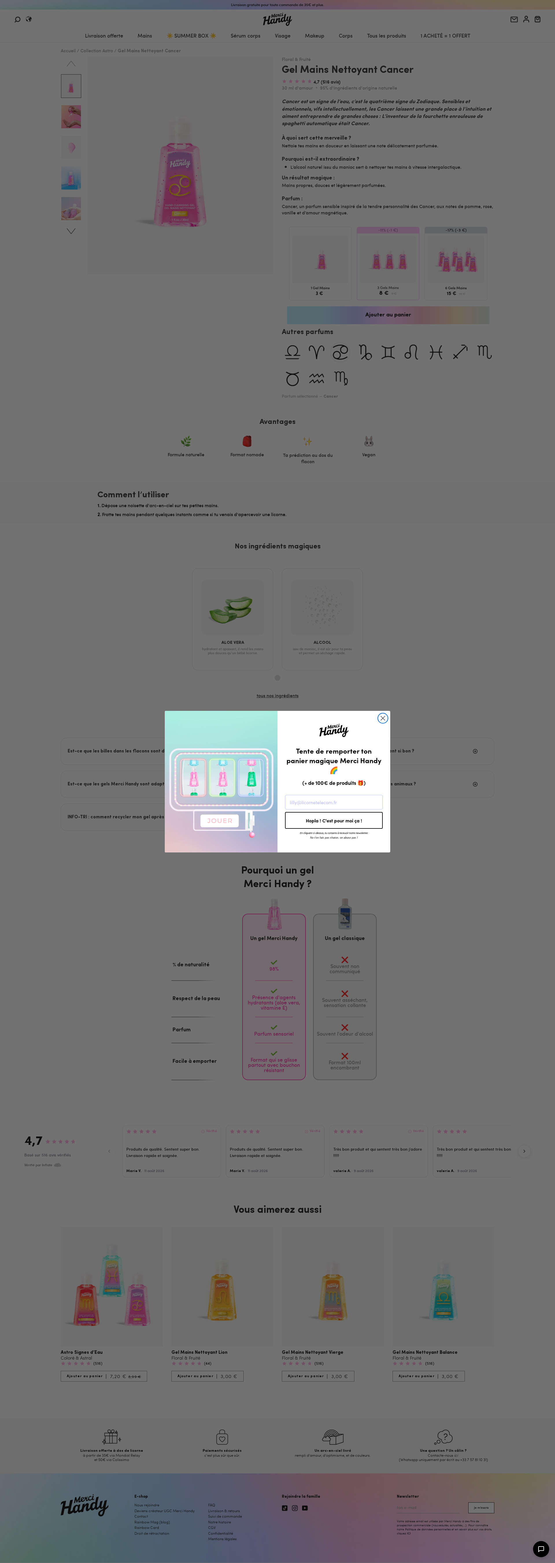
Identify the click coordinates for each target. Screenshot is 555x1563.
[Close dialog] (383, 718)
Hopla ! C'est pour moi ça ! (334, 820)
